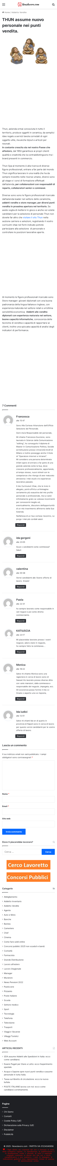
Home (7, 12)
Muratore (8, 978)
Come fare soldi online (14, 942)
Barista (7, 924)
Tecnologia (9, 1014)
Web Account (10, 1041)
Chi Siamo (8, 1112)
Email (5, 806)
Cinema (7, 937)
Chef (6, 933)
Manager (8, 973)
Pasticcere (9, 987)
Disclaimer (9, 1130)
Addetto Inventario (12, 901)
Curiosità (8, 951)
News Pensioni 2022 (13, 982)
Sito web (6, 818)
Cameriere (9, 928)
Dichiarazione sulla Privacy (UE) (19, 1125)
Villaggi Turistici (11, 1036)
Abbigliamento (10, 897)
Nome (5, 794)
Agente (7, 910)
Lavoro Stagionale (12, 969)
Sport (6, 1009)
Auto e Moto (9, 915)
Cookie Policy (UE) (12, 1121)
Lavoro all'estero (12, 964)
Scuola (7, 1000)
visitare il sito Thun (32, 217)
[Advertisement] (28, 98)
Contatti (8, 1116)
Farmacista (9, 955)
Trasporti (8, 1027)
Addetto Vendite (19, 12)
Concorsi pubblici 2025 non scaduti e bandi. (24, 946)
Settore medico (11, 1005)
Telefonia (8, 1018)
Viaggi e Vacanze (12, 1032)
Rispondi (21, 525)
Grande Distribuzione (14, 960)
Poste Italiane (10, 996)
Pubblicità (8, 1134)
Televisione (9, 1023)
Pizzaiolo (8, 991)
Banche (7, 919)
